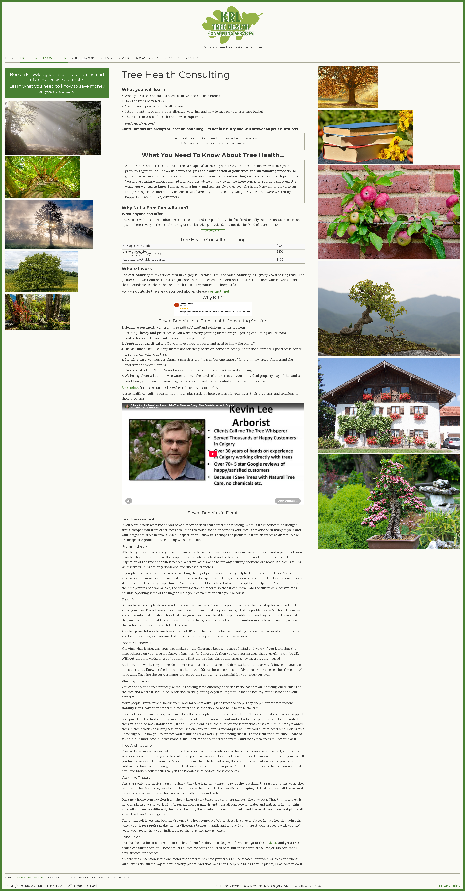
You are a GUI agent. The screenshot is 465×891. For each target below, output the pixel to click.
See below (130, 388)
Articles (157, 58)
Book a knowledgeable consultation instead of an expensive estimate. (57, 77)
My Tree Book (131, 58)
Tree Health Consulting (44, 58)
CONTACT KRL (213, 231)
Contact (194, 58)
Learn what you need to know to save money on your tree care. (57, 89)
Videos (176, 58)
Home (10, 58)
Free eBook (82, 58)
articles (271, 843)
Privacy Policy (449, 886)
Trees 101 (106, 58)
